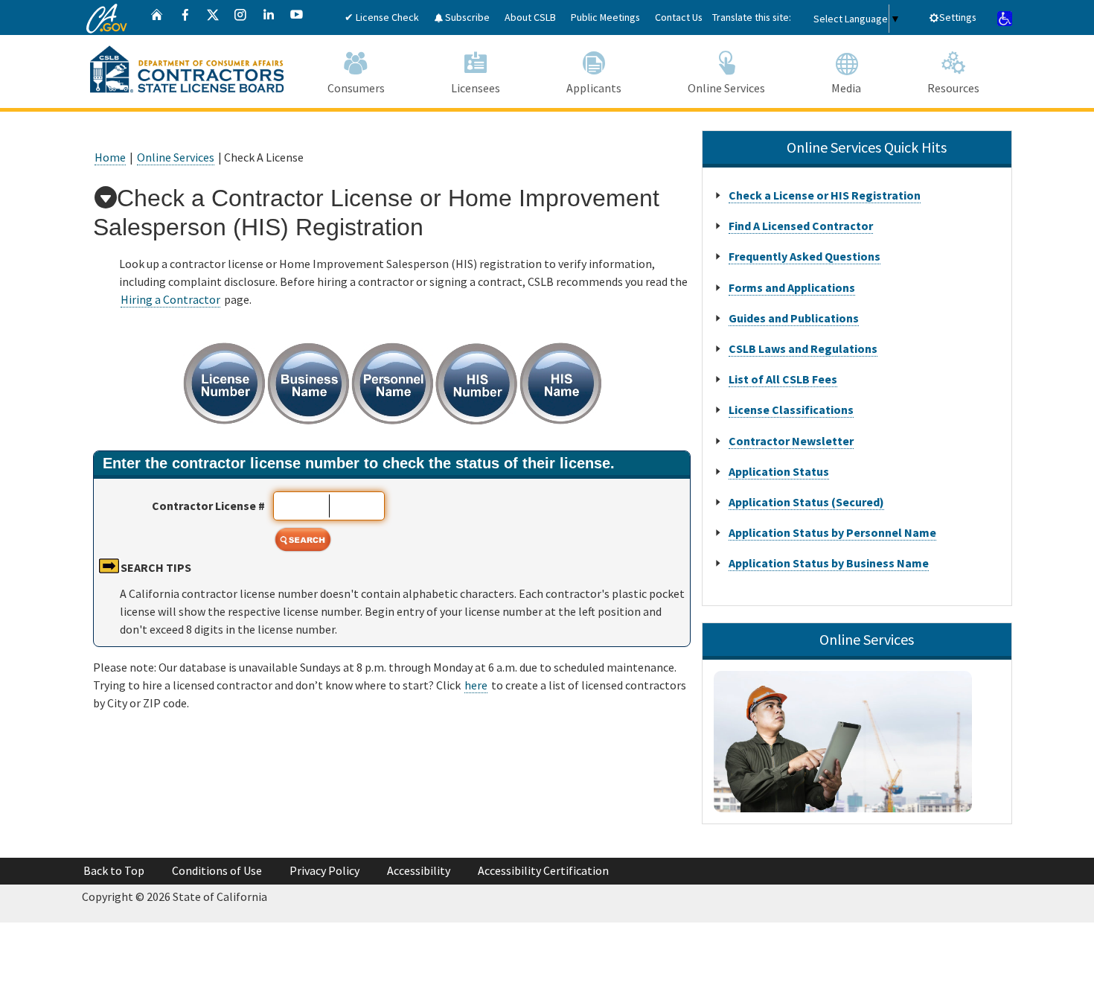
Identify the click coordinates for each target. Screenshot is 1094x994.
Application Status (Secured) (806, 501)
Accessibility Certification (543, 870)
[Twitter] (213, 17)
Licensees (475, 87)
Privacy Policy (324, 870)
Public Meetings (605, 17)
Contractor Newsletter (791, 440)
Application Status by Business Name (829, 562)
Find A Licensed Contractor (801, 225)
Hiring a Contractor (170, 299)
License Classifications (791, 409)
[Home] (157, 17)
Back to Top (113, 870)
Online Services (726, 87)
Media (846, 87)
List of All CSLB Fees (783, 379)
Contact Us (679, 17)
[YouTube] (297, 17)
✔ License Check (382, 17)
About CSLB (530, 17)
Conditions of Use (217, 870)
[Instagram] (240, 17)
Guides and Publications (794, 317)
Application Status (779, 471)
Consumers (356, 87)
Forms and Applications (792, 287)
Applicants (593, 87)
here (475, 685)
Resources (953, 87)
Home (110, 157)
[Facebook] (185, 17)
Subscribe (466, 17)
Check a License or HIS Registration (825, 195)
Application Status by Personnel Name (832, 532)
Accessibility (418, 870)
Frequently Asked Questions (804, 256)
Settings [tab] (957, 17)
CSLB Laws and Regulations (803, 348)
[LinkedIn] (268, 17)
